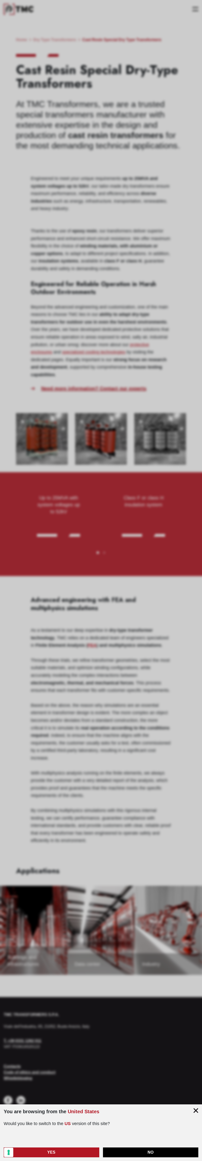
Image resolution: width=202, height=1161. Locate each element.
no (150, 1152)
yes (51, 1152)
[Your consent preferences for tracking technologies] (8, 1152)
